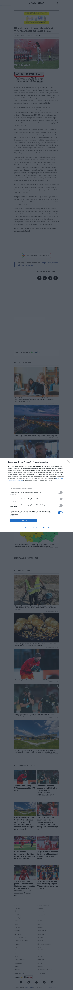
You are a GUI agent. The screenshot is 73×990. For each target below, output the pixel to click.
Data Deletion (26, 528)
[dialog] (36, 495)
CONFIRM (23, 520)
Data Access (36, 528)
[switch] (60, 492)
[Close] (69, 462)
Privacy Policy (47, 528)
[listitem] (36, 488)
